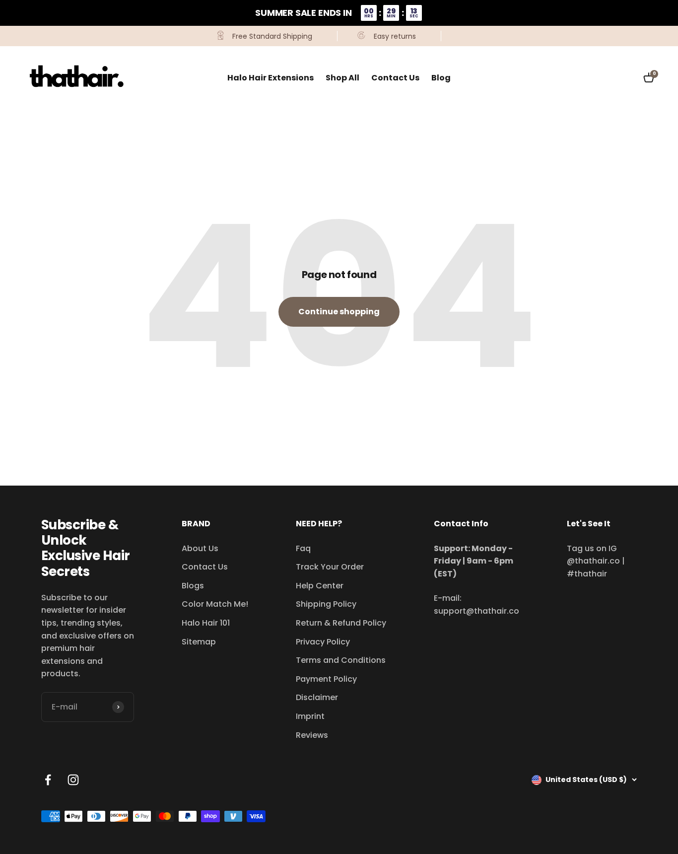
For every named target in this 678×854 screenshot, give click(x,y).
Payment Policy (326, 679)
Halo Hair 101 (206, 623)
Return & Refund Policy (341, 623)
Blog (441, 77)
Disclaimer (317, 697)
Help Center (319, 585)
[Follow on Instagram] (73, 779)
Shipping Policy (326, 604)
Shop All (342, 77)
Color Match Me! (215, 604)
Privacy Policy (323, 641)
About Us (200, 548)
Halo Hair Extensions (270, 77)
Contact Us (395, 77)
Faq (303, 548)
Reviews (312, 735)
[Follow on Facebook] (48, 779)
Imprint (310, 716)
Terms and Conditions (341, 660)
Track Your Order (330, 566)
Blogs (193, 585)
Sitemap (199, 641)
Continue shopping (339, 311)
